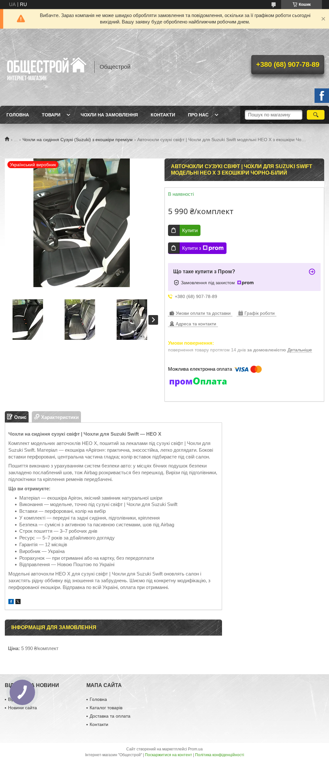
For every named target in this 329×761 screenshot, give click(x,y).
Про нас (198, 114)
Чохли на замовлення (109, 114)
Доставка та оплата (110, 716)
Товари (51, 114)
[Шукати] (316, 115)
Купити (190, 230)
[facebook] (11, 602)
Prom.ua (195, 749)
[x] (18, 602)
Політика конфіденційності (219, 755)
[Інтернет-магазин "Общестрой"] (46, 67)
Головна (17, 114)
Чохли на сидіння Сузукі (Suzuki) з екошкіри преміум (77, 139)
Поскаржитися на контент (168, 755)
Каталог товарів (106, 707)
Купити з (191, 248)
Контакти (163, 114)
